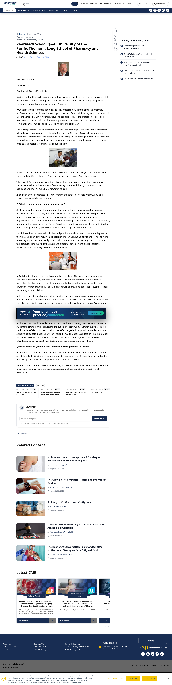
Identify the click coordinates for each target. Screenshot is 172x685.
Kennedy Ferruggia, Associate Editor (64, 465)
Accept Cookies (150, 678)
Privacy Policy (40, 649)
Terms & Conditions (73, 644)
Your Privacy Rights (73, 649)
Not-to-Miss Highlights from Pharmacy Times (50, 393)
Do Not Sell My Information (77, 646)
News (154, 665)
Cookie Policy (77, 682)
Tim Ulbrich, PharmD (58, 506)
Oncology (51, 10)
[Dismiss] (104, 310)
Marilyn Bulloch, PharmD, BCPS (62, 554)
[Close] (168, 678)
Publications (22, 433)
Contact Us (39, 644)
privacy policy (63, 424)
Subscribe (98, 418)
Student (74, 10)
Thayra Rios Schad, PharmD (61, 487)
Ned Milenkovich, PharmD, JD (61, 532)
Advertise (7, 649)
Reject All (133, 678)
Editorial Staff (40, 646)
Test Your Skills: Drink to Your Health (76, 393)
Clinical (7, 10)
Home (134, 665)
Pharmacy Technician (63, 10)
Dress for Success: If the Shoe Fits (26, 393)
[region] (86, 678)
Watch (92, 4)
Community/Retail (32, 10)
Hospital (43, 10)
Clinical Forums (9, 646)
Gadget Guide (96, 392)
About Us (7, 644)
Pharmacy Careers (24, 37)
